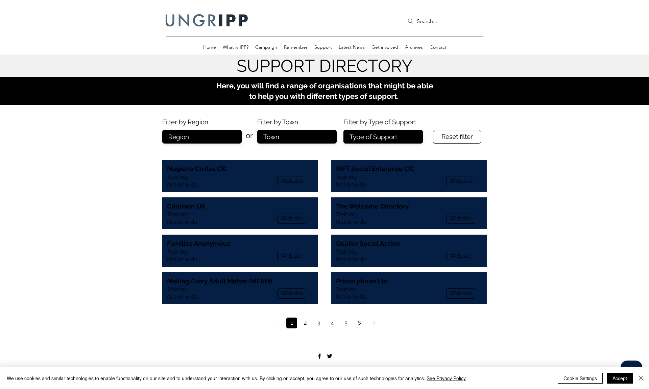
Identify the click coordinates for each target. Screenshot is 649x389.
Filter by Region (185, 122)
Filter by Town (277, 122)
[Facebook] (319, 356)
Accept (619, 378)
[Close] (641, 378)
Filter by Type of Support (379, 122)
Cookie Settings (580, 378)
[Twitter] (329, 356)
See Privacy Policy (446, 378)
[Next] (373, 323)
